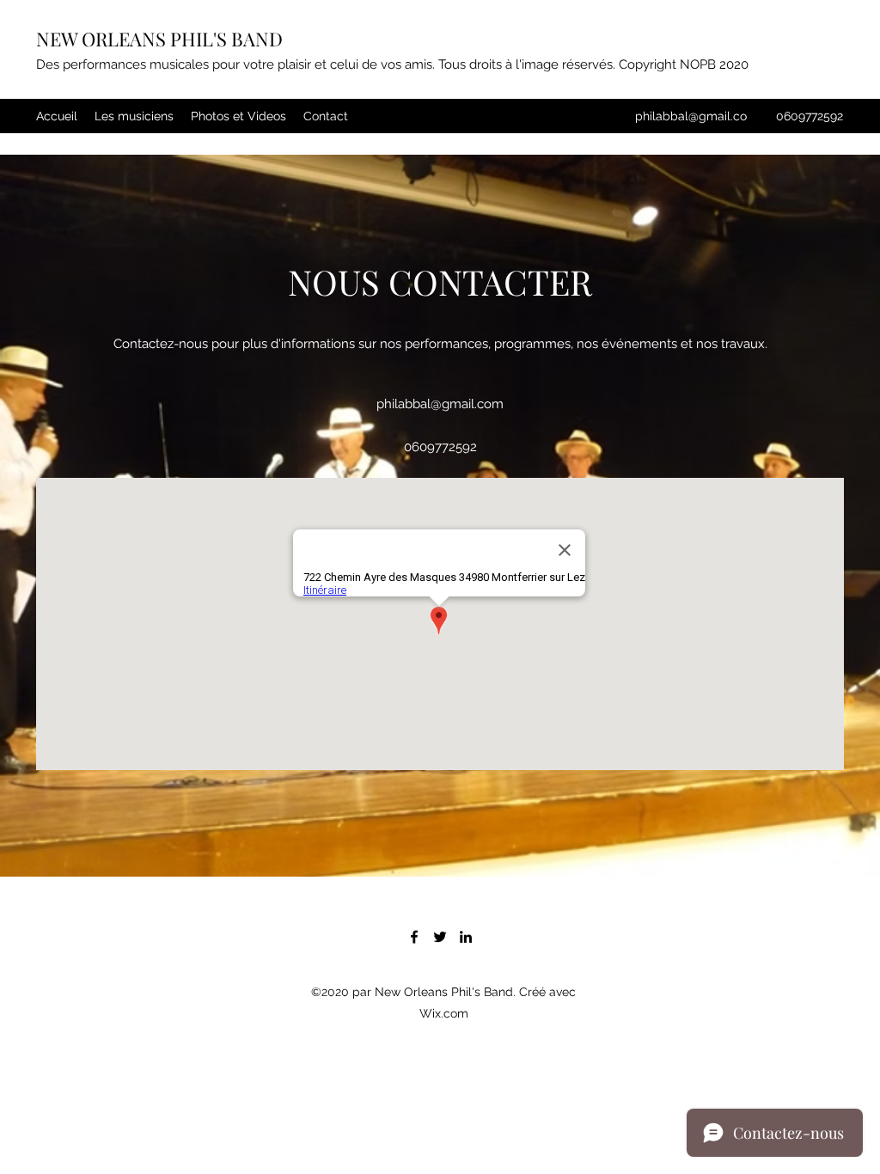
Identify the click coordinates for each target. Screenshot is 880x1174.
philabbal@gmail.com (440, 404)
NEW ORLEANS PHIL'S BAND (159, 39)
